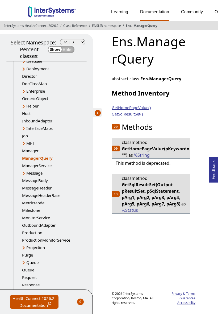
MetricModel (33, 202)
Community (192, 12)
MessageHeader (37, 188)
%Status (130, 210)
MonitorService (36, 217)
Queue (32, 262)
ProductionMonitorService (46, 240)
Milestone (31, 210)
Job (25, 135)
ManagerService (37, 165)
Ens (128, 25)
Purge (27, 255)
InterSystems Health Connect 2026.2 (31, 25)
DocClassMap (34, 83)
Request (29, 277)
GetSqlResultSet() (127, 114)
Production (32, 232)
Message (34, 173)
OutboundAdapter (39, 225)
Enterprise (35, 91)
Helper (32, 106)
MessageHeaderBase (41, 195)
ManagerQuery (145, 25)
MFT (30, 143)
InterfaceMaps (39, 128)
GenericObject (35, 98)
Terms (190, 293)
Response (31, 284)
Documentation (154, 12)
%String (142, 155)
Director (29, 76)
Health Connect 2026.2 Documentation (35, 302)
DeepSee (34, 61)
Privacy (176, 293)
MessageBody (35, 180)
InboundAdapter (37, 120)
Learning (119, 12)
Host (26, 113)
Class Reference (75, 25)
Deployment (37, 68)
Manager (30, 150)
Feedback (213, 168)
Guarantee (187, 298)
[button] (116, 127)
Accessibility (186, 302)
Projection (35, 247)
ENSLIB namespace (106, 25)
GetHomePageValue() (131, 107)
